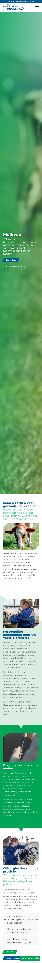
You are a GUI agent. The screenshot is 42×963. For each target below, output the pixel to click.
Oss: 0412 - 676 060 (28, 1)
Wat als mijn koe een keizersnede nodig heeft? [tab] (20, 941)
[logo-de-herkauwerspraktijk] (17, 7)
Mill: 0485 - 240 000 (14, 1)
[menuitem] (36, 7)
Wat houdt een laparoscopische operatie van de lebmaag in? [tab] (22, 919)
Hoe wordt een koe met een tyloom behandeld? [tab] (21, 931)
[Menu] (36, 7)
